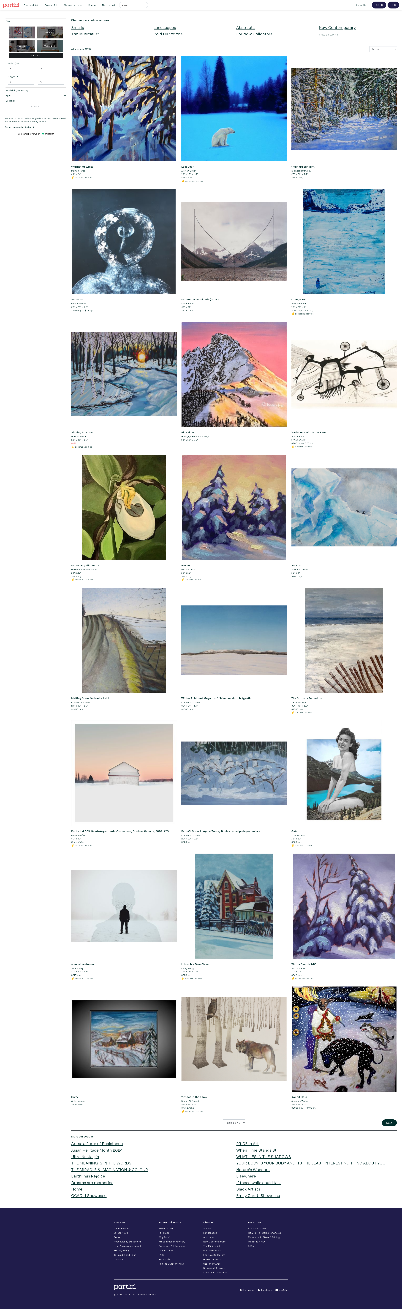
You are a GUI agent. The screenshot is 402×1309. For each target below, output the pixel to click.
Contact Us (120, 1259)
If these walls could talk (258, 1182)
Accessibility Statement (127, 1241)
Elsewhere (246, 1176)
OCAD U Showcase (89, 1195)
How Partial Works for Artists (264, 1232)
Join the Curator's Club (172, 1263)
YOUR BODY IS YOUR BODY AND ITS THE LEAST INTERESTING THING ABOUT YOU (311, 1163)
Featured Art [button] (31, 5)
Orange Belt (299, 299)
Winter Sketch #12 (303, 964)
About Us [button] (361, 5)
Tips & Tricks (166, 1250)
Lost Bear (187, 166)
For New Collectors (254, 33)
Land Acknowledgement (127, 1245)
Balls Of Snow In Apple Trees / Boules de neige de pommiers (220, 831)
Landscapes (165, 27)
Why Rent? (165, 1237)
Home (77, 1189)
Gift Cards (164, 1259)
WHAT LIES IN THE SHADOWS (263, 1156)
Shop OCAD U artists (215, 1272)
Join (393, 4)
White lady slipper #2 (85, 565)
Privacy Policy (122, 1250)
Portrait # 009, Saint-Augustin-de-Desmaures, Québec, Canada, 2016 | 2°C (120, 831)
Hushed (186, 565)
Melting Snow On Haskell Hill (90, 698)
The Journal (108, 5)
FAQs (161, 1254)
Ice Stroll (297, 565)
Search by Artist (212, 1263)
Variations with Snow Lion (308, 432)
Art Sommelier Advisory (172, 1241)
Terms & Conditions (125, 1254)
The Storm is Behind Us (306, 698)
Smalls (77, 27)
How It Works (166, 1228)
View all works (328, 34)
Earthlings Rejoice (88, 1176)
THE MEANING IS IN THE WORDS (101, 1163)
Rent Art (93, 5)
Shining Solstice (82, 432)
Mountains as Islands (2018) (200, 299)
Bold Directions (168, 33)
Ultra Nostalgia (85, 1156)
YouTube (283, 1289)
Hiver (74, 1097)
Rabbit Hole (299, 1097)
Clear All (35, 106)
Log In (379, 4)
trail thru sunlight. (303, 166)
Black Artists (248, 1189)
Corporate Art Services (172, 1245)
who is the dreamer (84, 964)
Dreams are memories (92, 1182)
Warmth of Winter (83, 166)
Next (389, 1123)
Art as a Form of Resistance (97, 1143)
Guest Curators (212, 1259)
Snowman (77, 299)
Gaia (294, 831)
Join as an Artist (257, 1228)
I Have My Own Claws (195, 964)
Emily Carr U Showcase (258, 1195)
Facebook (266, 1289)
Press (117, 1237)
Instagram (248, 1289)
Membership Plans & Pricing (264, 1237)
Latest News (121, 1232)
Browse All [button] (51, 5)
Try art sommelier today (18, 127)
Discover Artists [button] (72, 5)
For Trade (164, 1232)
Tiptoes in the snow (194, 1097)
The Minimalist (85, 33)
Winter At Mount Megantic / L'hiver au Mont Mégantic (216, 698)
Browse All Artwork (214, 1268)
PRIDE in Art (247, 1143)
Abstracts (245, 27)
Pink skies (188, 432)
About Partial (121, 1228)
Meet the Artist (256, 1241)
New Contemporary (337, 27)
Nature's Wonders (253, 1169)
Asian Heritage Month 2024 (97, 1150)
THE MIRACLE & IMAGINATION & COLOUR (109, 1169)
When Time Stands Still (258, 1150)
